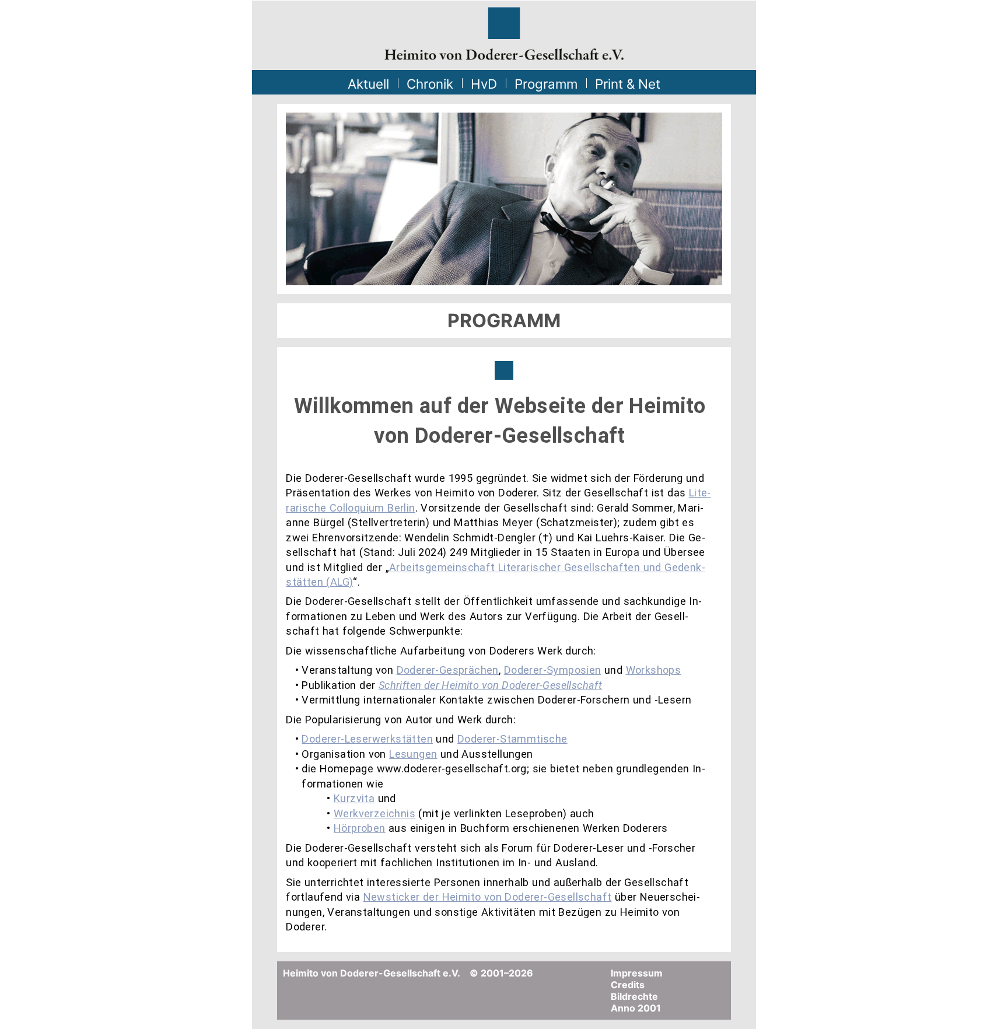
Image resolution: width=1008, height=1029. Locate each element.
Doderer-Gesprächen (448, 670)
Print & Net (627, 84)
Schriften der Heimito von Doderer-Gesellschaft (490, 685)
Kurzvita (354, 798)
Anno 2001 (636, 1008)
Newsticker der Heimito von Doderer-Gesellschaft (487, 897)
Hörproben (360, 828)
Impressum (637, 973)
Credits (628, 985)
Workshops (653, 670)
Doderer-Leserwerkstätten (367, 739)
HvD (484, 84)
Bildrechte (634, 996)
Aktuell (368, 84)
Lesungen (413, 754)
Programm (546, 84)
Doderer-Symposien (552, 670)
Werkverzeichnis (374, 813)
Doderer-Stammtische (512, 739)
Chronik (430, 84)
